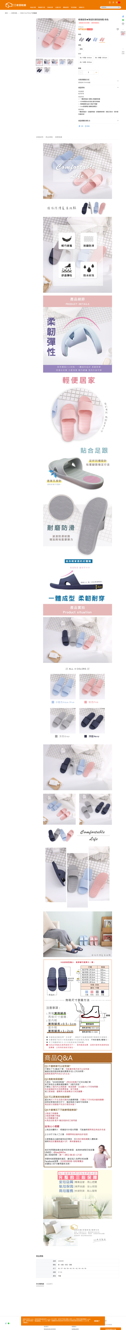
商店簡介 (46, 1326)
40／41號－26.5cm (86, 62)
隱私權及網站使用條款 (50, 1329)
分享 (82, 126)
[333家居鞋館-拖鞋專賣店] (16, 5)
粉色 (81, 49)
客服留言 (74, 1326)
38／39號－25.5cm (101, 57)
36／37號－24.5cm (86, 57)
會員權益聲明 (75, 1329)
